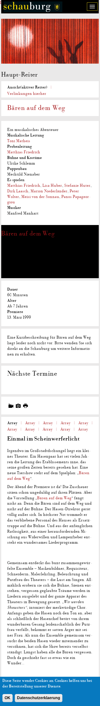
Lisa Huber (52, 185)
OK (7, 698)
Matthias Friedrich (23, 152)
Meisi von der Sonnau (40, 196)
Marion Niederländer (49, 191)
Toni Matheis (18, 140)
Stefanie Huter (77, 185)
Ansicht (27, 87)
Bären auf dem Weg (54, 498)
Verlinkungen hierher (26, 93)
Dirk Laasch (17, 191)
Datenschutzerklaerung (38, 698)
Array (12, 423)
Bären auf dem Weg (28, 234)
